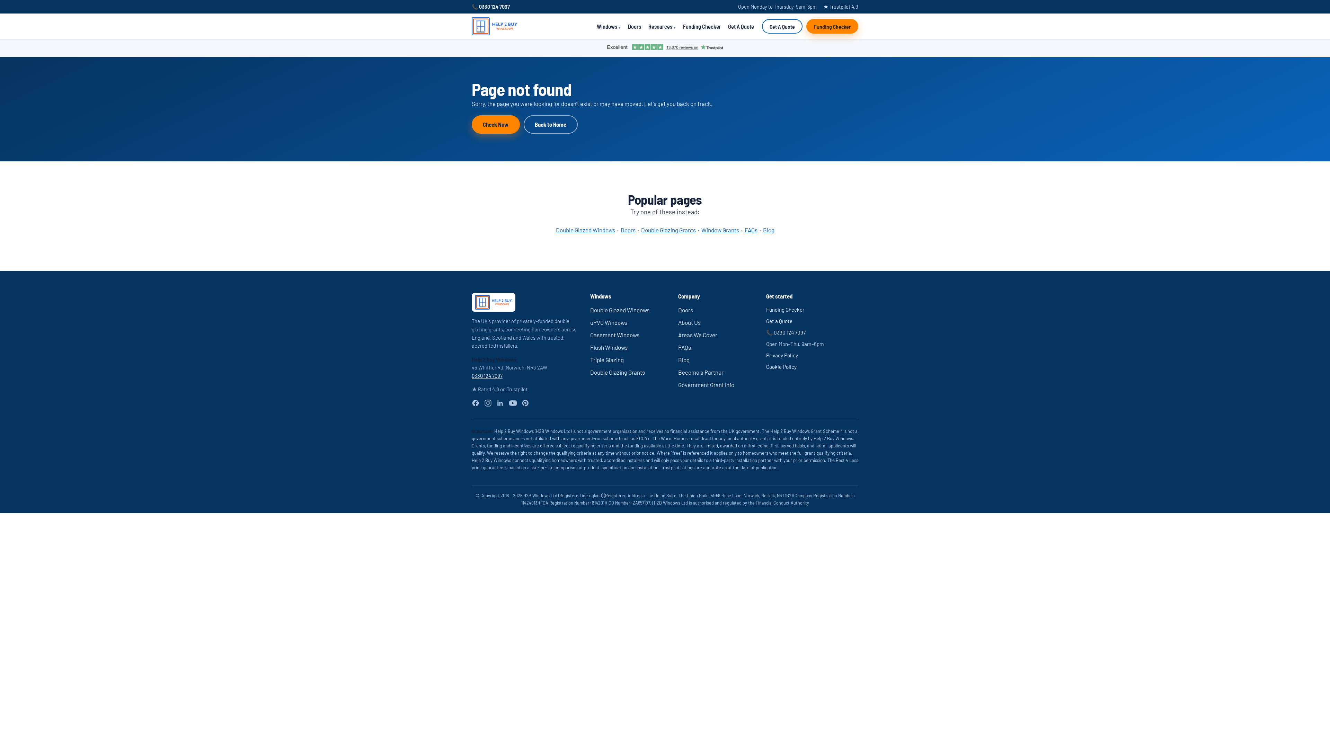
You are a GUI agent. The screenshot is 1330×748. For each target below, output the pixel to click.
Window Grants (720, 229)
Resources (660, 26)
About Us (689, 322)
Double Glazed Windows (585, 229)
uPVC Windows (608, 322)
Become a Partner (701, 372)
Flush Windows (609, 347)
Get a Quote (779, 321)
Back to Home (550, 124)
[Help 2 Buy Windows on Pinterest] (525, 403)
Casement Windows (614, 334)
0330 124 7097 (487, 376)
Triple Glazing (607, 359)
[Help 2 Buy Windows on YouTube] (513, 403)
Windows (607, 26)
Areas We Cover (697, 334)
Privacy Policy (782, 355)
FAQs (751, 229)
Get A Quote (741, 26)
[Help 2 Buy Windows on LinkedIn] (500, 403)
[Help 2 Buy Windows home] (494, 26)
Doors (634, 26)
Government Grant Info (706, 384)
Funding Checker (702, 26)
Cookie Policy (781, 367)
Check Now (495, 124)
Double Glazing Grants (668, 229)
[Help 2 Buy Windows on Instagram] (488, 403)
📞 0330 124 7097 (491, 7)
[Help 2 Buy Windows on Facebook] (475, 403)
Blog (768, 229)
